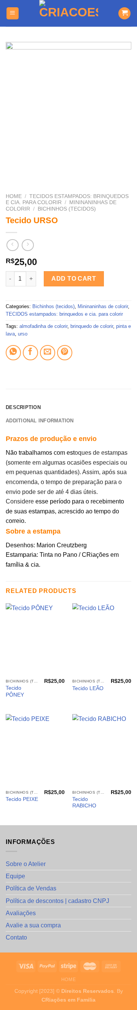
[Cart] (124, 13)
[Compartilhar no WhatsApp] (13, 352)
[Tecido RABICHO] (101, 750)
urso (22, 334)
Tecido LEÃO (88, 688)
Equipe (15, 876)
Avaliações (21, 913)
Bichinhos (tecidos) (67, 209)
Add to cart (73, 278)
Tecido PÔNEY (15, 691)
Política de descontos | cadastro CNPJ (57, 901)
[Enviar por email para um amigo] (47, 352)
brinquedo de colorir (91, 326)
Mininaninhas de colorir (103, 306)
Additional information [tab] (40, 420)
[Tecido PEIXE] (35, 750)
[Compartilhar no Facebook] (30, 352)
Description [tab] (23, 407)
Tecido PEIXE (22, 799)
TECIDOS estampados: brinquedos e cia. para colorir (64, 314)
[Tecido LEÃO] (101, 639)
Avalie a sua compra (33, 925)
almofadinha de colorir (43, 326)
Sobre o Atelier (26, 864)
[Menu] (12, 13)
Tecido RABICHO (84, 802)
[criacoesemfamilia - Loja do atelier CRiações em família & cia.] (68, 13)
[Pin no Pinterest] (64, 352)
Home (14, 196)
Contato (16, 937)
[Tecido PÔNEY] (35, 639)
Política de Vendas (31, 888)
